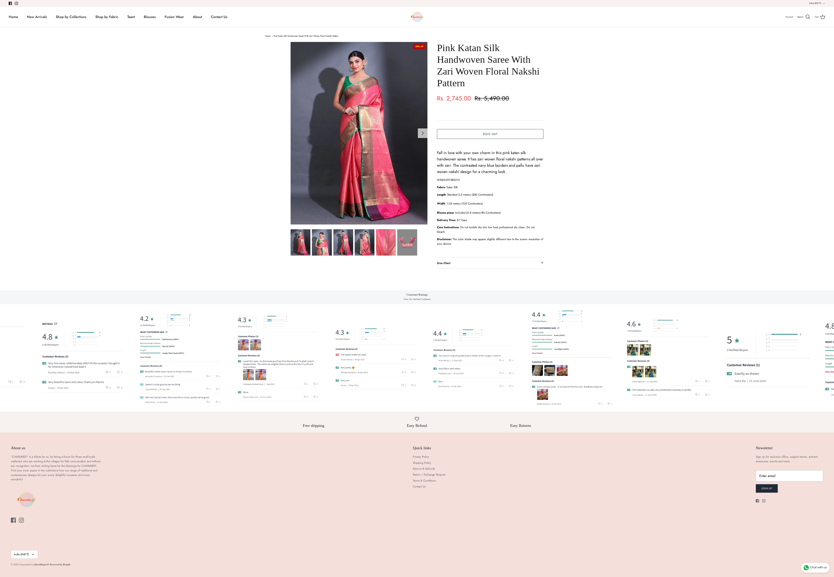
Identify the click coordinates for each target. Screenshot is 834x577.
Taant (131, 16)
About (197, 16)
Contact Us (219, 16)
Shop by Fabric (106, 16)
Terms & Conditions (424, 481)
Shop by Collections (71, 16)
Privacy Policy (421, 457)
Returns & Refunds (424, 469)
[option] (359, 133)
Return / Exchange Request (429, 474)
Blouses (150, 16)
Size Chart (443, 263)
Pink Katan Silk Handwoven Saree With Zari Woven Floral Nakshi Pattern (306, 36)
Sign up (766, 488)
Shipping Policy (422, 463)
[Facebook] (10, 3)
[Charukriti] (417, 17)
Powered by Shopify (60, 564)
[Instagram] (16, 3)
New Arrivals (37, 16)
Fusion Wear (174, 16)
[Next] (422, 133)
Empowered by (34, 564)
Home (13, 16)
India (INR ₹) (815, 3)
